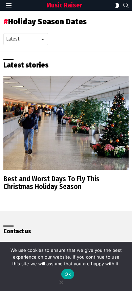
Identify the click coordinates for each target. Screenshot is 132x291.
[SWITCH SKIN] (117, 5)
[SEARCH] (126, 5)
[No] (61, 281)
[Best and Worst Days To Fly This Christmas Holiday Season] (66, 123)
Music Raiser (64, 5)
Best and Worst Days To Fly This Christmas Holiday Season (51, 183)
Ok (68, 274)
